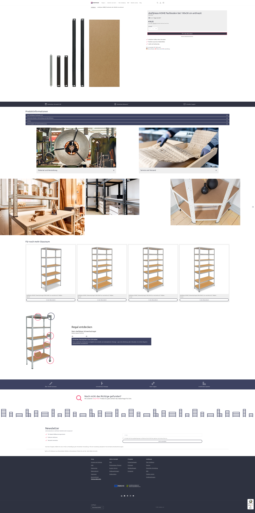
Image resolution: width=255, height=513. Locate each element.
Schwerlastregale (132, 462)
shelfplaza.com (161, 507)
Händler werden (150, 474)
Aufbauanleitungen (114, 471)
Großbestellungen (150, 477)
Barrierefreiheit (95, 477)
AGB (92, 465)
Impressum (93, 474)
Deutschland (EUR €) (96, 507)
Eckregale (130, 465)
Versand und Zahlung (96, 462)
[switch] (250, 508)
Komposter (130, 471)
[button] (104, 2)
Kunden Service (113, 468)
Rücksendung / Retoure (115, 465)
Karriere (148, 465)
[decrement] (150, 28)
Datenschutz (94, 468)
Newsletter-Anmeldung (152, 468)
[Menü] (253, 500)
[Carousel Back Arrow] (2, 207)
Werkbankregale (132, 468)
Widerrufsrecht (94, 471)
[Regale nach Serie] (79, 398)
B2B (147, 471)
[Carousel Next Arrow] (253, 207)
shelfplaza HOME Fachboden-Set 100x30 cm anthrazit (110, 7)
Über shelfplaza (150, 462)
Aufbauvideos (112, 474)
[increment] (156, 28)
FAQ (110, 462)
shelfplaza (93, 7)
